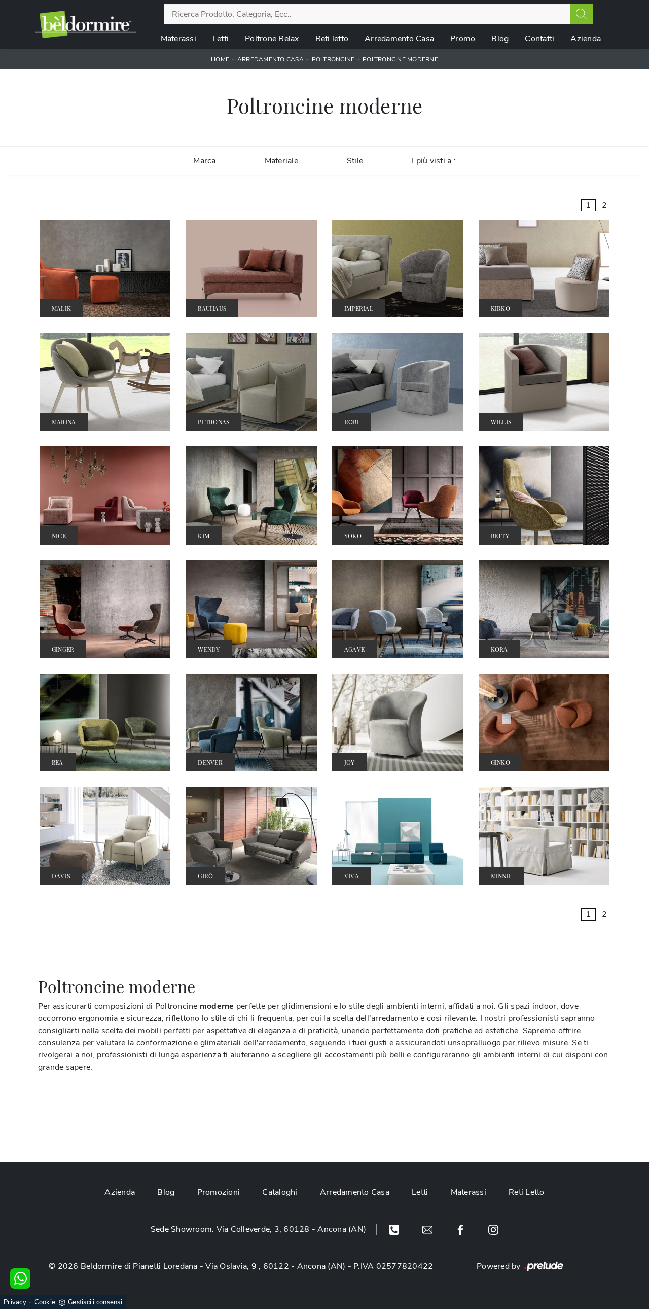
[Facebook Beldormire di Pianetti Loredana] (461, 1229)
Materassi (178, 38)
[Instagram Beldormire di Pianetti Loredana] (493, 1229)
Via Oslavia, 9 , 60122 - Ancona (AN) (275, 1266)
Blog (500, 38)
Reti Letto (527, 1192)
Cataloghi (279, 1192)
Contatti (539, 38)
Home (220, 59)
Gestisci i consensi (95, 1302)
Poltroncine (333, 59)
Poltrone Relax (272, 38)
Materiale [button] (281, 160)
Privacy (15, 1302)
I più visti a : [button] (434, 160)
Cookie (45, 1302)
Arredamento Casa (399, 38)
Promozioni (218, 1192)
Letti (220, 38)
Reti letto (332, 38)
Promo (462, 38)
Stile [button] (355, 160)
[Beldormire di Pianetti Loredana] (85, 24)
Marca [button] (204, 160)
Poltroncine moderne (400, 59)
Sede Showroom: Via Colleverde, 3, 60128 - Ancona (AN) (258, 1229)
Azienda (585, 38)
